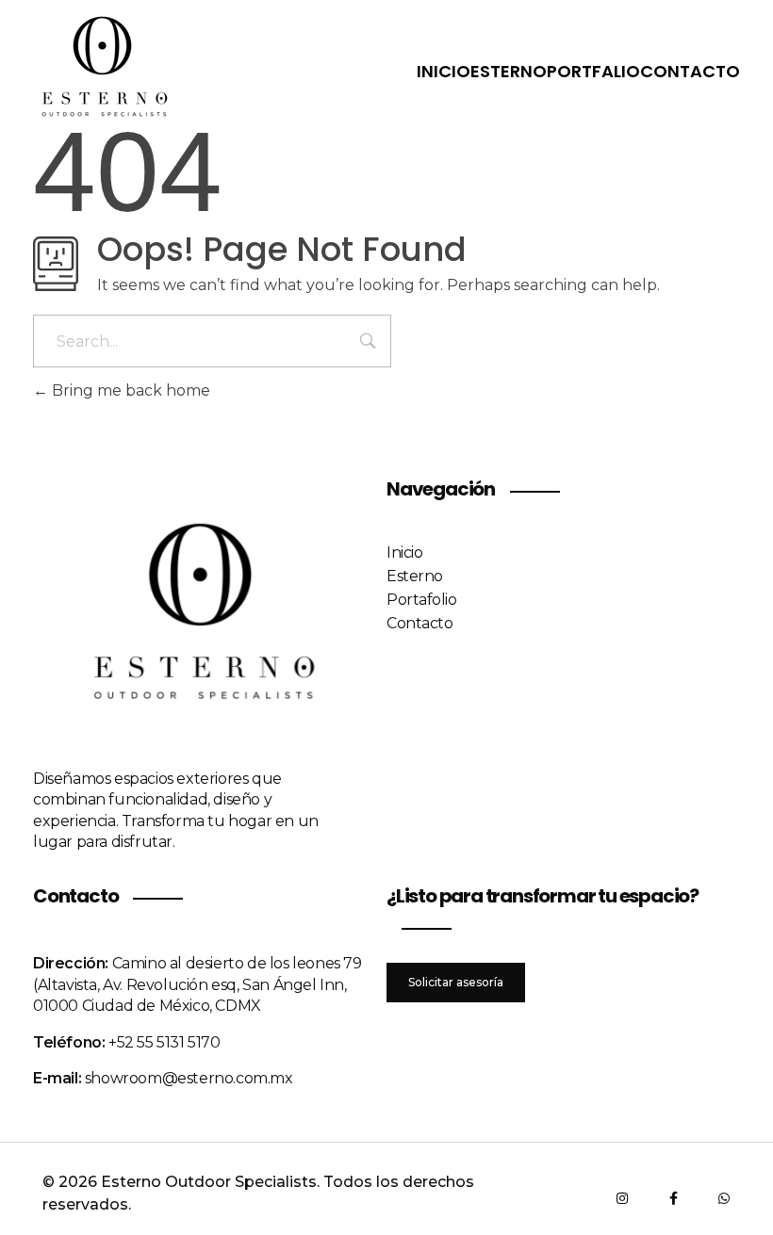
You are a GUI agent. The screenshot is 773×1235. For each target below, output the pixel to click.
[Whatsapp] (724, 1198)
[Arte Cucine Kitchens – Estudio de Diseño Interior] (103, 67)
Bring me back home (129, 390)
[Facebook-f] (673, 1198)
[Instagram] (622, 1198)
